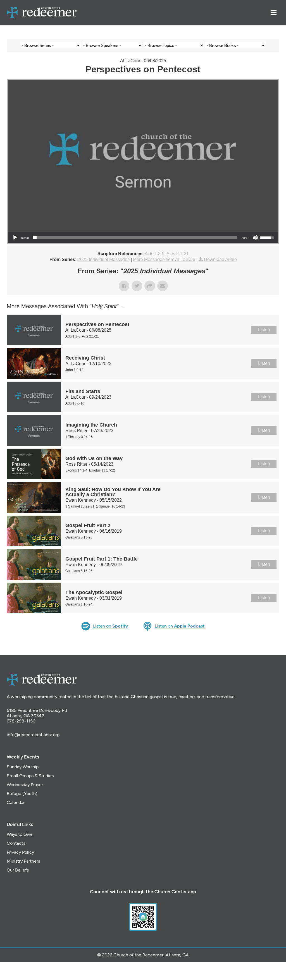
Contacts (16, 843)
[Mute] (255, 237)
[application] (143, 237)
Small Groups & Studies (30, 775)
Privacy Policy (20, 852)
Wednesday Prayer (25, 784)
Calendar (16, 802)
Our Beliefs (18, 870)
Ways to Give (20, 834)
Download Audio (220, 259)
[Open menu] (273, 13)
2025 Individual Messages (104, 259)
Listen (264, 329)
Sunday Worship (23, 766)
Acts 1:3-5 (155, 253)
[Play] (15, 237)
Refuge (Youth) (22, 793)
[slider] (135, 237)
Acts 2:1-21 (177, 253)
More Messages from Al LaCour (164, 259)
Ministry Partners (23, 861)
